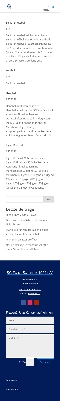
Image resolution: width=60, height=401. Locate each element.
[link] (9, 6)
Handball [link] (11, 93)
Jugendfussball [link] (14, 145)
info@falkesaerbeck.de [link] (30, 289)
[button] (53, 6)
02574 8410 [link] (34, 293)
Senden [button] (45, 362)
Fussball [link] (10, 70)
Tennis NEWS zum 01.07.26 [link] (21, 214)
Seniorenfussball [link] (15, 22)
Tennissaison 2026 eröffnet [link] (21, 239)
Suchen (48, 199)
